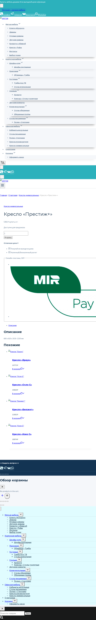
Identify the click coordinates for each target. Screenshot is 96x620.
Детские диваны (16, 39)
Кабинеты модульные (18, 130)
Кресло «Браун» (21, 360)
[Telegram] (5, 172)
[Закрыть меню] (0, 509)
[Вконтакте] (9, 172)
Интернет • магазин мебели (13, 10)
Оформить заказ (16, 157)
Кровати (17, 94)
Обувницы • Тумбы (22, 75)
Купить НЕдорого (16, 28)
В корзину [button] (16, 369)
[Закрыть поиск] (2, 609)
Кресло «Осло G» (22, 384)
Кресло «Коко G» (21, 434)
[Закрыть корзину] (2, 487)
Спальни (13, 560)
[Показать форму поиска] (1, 6)
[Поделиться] (5, 501)
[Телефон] (1, 172)
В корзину (8, 238)
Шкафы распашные (22, 67)
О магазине (10, 149)
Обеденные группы (22, 114)
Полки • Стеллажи (21, 122)
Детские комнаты (17, 102)
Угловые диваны (16, 36)
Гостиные (13, 552)
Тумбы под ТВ (20, 83)
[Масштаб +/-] (1, 501)
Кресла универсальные (19, 145)
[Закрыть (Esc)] (8, 501)
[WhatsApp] (12, 172)
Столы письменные (17, 134)
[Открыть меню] (2, 185)
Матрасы (13, 51)
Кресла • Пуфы (15, 47)
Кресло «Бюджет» (22, 409)
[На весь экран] (3, 501)
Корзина (9, 601)
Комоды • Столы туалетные (26, 98)
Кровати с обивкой (17, 43)
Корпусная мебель (13, 535)
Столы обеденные (22, 110)
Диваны (12, 32)
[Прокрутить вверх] (2, 496)
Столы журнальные (22, 86)
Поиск (28, 613)
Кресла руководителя (18, 141)
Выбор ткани (14, 55)
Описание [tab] (12, 325)
